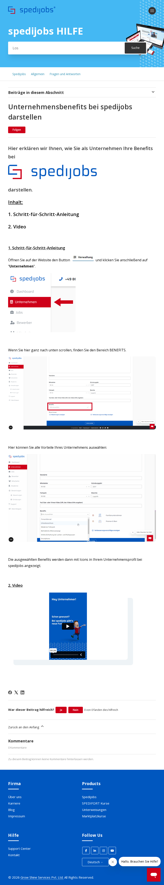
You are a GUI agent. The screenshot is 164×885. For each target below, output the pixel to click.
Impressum (16, 816)
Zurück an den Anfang (24, 727)
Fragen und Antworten (65, 74)
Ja (61, 710)
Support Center (19, 848)
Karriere (14, 803)
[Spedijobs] (31, 12)
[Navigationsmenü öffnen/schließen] (152, 11)
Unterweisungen (94, 810)
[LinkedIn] (22, 692)
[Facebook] (10, 692)
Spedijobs (19, 74)
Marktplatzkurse (94, 816)
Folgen (17, 129)
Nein (75, 710)
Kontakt (14, 855)
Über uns (15, 797)
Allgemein (37, 74)
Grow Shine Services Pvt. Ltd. (41, 877)
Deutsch (94, 862)
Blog (11, 810)
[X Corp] (16, 692)
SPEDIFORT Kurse (95, 803)
